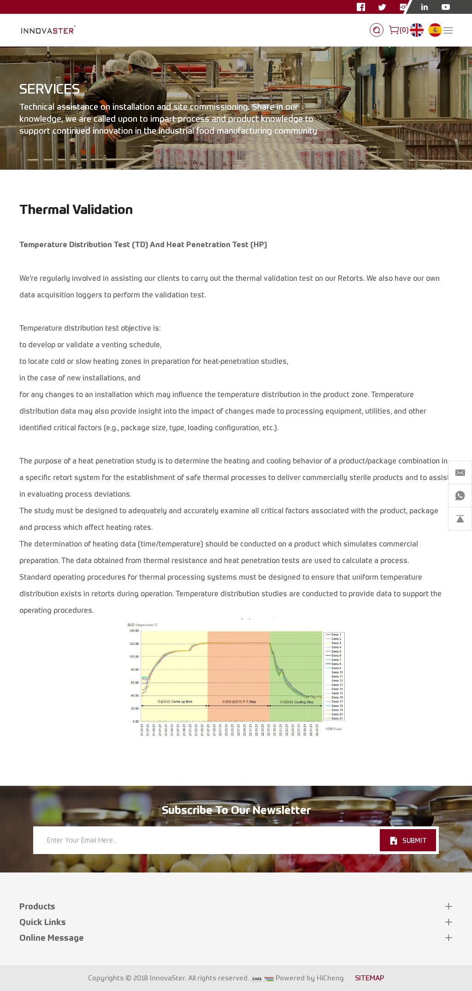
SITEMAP (369, 978)
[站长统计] (262, 978)
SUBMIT (414, 840)
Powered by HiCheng (310, 978)
